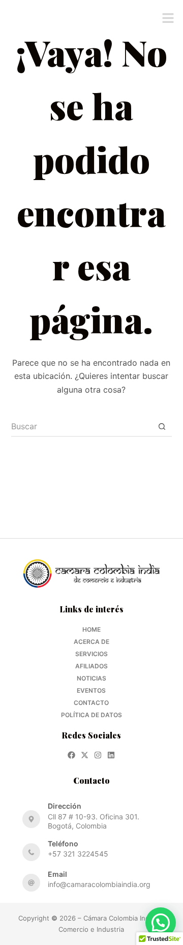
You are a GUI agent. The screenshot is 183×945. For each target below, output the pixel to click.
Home (91, 629)
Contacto (91, 702)
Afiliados (91, 666)
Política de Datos (91, 715)
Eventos (91, 690)
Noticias (91, 678)
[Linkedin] (111, 755)
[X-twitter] (84, 755)
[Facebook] (71, 755)
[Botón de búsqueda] (161, 427)
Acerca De (91, 641)
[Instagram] (98, 755)
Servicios (91, 654)
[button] (168, 19)
